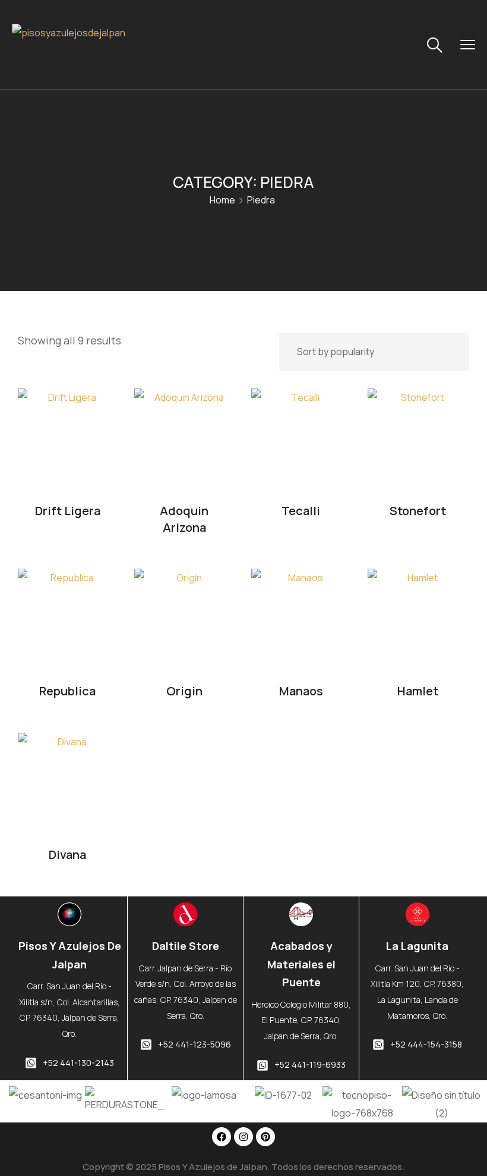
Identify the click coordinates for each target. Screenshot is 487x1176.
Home (222, 199)
